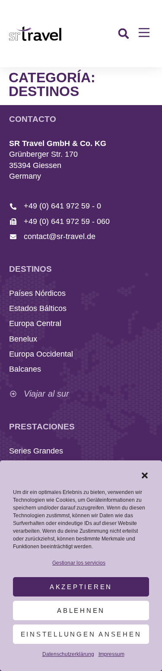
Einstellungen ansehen (81, 634)
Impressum (111, 654)
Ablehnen (81, 610)
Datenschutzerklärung (68, 654)
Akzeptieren (81, 586)
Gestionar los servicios (78, 563)
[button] (144, 475)
